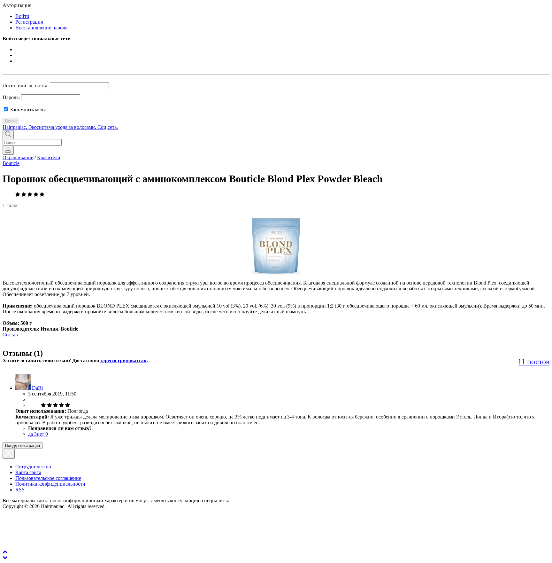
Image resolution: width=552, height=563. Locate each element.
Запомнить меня (27, 109)
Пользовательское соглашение (48, 478)
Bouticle (11, 163)
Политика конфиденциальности (50, 484)
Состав (10, 334)
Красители (48, 157)
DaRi (37, 388)
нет (42, 434)
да (32, 434)
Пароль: (11, 97)
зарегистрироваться (123, 360)
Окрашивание (18, 157)
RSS (20, 489)
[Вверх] (5, 551)
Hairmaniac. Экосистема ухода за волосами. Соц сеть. (60, 127)
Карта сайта (28, 472)
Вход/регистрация (22, 445)
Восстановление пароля (41, 27)
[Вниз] (5, 557)
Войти (22, 16)
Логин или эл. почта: (26, 85)
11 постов (533, 361)
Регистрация (29, 22)
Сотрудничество (33, 466)
